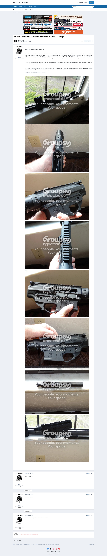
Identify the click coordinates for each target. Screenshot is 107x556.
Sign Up (91, 2)
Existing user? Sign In (82, 2)
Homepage (32, 9)
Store (25, 6)
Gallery (26, 9)
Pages (35, 6)
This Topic (88, 6)
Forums (14, 9)
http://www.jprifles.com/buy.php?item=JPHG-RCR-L (35, 72)
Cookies (58, 551)
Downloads (21, 9)
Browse (15, 6)
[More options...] (92, 47)
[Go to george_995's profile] (15, 41)
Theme (48, 551)
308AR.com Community (20, 2)
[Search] (92, 7)
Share (81, 40)
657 (20, 57)
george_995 (21, 40)
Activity (20, 6)
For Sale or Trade (27, 41)
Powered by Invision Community (53, 554)
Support (30, 6)
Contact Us (53, 551)
